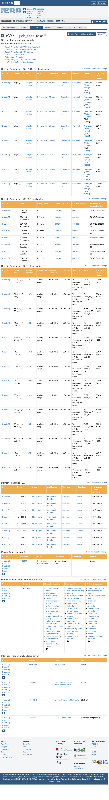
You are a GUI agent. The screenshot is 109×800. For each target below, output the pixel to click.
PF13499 (23, 561)
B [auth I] (5, 169)
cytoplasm (92, 631)
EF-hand (52, 82)
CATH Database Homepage (96, 482)
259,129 (29, 9)
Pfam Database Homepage (96, 552)
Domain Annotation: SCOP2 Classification (20, 49)
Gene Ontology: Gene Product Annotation (20, 59)
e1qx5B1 (29, 424)
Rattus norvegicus (88, 86)
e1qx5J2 (29, 409)
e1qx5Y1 (29, 279)
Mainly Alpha (37, 496)
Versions (82, 27)
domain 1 (80, 496)
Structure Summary (10, 27)
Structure (24, 27)
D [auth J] (5, 140)
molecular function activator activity (53, 622)
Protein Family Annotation (14, 57)
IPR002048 (33, 664)
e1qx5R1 (29, 308)
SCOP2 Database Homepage (95, 198)
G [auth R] (6, 97)
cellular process (73, 598)
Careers (3, 754)
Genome (72, 27)
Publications (5, 749)
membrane (92, 628)
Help (93, 3)
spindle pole (92, 621)
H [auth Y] (6, 82)
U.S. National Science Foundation (45, 774)
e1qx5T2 (29, 352)
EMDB (94, 754)
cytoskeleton (92, 601)
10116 (86, 92)
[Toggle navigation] (17, 3)
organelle (91, 606)
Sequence (61, 27)
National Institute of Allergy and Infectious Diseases (36, 777)
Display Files (73, 34)
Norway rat (88, 82)
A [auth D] (6, 183)
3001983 (75, 210)
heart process (72, 603)
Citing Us (4, 747)
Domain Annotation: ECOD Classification (20, 52)
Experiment (49, 27)
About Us (4, 744)
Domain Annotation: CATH (14, 54)
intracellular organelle (96, 588)
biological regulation (74, 628)
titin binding (50, 593)
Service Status (27, 754)
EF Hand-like (42, 82)
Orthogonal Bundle (51, 497)
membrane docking (74, 601)
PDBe (94, 747)
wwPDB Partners (98, 741)
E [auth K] (5, 126)
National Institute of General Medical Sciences (72, 777)
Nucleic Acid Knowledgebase (79, 767)
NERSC (89, 779)
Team (3, 752)
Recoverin (66, 496)
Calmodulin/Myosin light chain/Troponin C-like (64, 683)
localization (71, 593)
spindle (91, 603)
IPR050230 (33, 682)
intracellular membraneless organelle (93, 616)
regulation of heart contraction (73, 619)
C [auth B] (6, 155)
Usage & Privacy (6, 757)
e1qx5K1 (29, 366)
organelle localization (75, 596)
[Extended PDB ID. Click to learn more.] (45, 34)
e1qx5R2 (29, 323)
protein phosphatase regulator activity (53, 637)
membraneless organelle (93, 609)
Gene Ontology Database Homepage (93, 579)
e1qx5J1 (29, 395)
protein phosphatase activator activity (53, 607)
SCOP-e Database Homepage (95, 68)
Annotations (36, 27)
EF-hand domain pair (63, 717)
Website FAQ (27, 749)
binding (49, 598)
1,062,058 (40, 9)
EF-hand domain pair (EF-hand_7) (43, 562)
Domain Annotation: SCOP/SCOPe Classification (23, 47)
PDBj (93, 749)
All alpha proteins (29, 83)
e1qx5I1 (29, 453)
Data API (102, 34)
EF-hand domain (61, 664)
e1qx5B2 (29, 438)
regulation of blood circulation (74, 637)
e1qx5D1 (29, 467)
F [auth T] (5, 111)
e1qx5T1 (29, 337)
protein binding (51, 596)
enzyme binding (52, 641)
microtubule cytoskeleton (92, 624)
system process (73, 611)
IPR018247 (33, 700)
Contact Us (26, 744)
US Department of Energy (78, 774)
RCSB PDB (7, 2)
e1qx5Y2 (29, 294)
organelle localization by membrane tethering (75, 589)
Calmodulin (76, 82)
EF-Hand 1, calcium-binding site (67, 700)
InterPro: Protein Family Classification (19, 62)
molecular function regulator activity (53, 632)
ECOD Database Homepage (96, 265)
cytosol (90, 633)
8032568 (58, 210)
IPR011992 (33, 717)
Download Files (88, 34)
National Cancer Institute (10, 777)
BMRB (94, 752)
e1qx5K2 (29, 380)
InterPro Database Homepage (95, 655)
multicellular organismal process (74, 607)
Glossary (26, 752)
